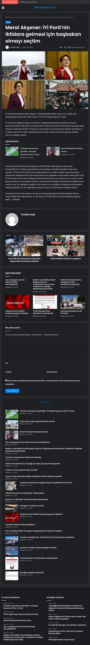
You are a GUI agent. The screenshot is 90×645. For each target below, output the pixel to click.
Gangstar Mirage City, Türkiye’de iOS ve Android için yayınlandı (47, 537)
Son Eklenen (45, 402)
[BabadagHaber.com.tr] (45, 7)
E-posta (8, 372)
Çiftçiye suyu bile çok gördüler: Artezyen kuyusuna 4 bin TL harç (29, 151)
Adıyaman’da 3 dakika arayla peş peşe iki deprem (16, 312)
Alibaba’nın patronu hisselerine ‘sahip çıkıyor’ (25, 493)
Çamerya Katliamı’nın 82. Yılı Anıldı (71, 312)
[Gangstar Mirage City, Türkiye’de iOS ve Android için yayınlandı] (11, 540)
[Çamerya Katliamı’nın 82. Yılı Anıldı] (73, 302)
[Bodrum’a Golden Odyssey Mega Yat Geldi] (11, 550)
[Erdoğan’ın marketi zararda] (11, 508)
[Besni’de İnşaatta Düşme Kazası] (53, 151)
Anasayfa (10, 17)
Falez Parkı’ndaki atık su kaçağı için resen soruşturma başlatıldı (71, 282)
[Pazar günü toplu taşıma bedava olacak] (11, 424)
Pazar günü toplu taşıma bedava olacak (37, 421)
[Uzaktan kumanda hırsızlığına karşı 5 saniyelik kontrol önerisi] (11, 485)
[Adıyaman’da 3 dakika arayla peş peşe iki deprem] (17, 302)
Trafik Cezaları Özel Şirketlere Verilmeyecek (43, 312)
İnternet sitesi (52, 372)
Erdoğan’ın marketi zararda (32, 506)
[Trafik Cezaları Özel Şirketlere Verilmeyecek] (45, 302)
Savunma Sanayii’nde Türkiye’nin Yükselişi (23, 457)
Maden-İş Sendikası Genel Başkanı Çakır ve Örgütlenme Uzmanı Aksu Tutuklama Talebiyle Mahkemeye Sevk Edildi (44, 284)
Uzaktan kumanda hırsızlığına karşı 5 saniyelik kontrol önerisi (46, 482)
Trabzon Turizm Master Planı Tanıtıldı (21, 470)
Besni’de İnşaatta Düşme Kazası (30, 2)
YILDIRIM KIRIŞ (15, 47)
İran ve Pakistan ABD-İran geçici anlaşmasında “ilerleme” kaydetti (33, 531)
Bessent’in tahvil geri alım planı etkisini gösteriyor (26, 499)
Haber (17, 17)
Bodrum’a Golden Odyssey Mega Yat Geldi (38, 547)
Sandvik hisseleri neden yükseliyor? (20, 524)
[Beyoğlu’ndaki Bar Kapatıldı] (11, 575)
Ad (7, 363)
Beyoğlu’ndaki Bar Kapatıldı (32, 572)
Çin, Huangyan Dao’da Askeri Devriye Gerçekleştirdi (15, 282)
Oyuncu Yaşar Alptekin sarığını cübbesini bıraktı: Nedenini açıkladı (33, 476)
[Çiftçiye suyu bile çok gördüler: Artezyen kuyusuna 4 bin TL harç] (12, 151)
